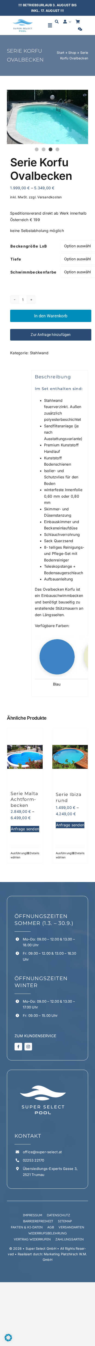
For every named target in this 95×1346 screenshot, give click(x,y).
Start (60, 53)
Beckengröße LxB (28, 246)
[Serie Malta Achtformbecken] (25, 757)
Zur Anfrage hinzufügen (51, 334)
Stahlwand (39, 353)
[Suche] (57, 22)
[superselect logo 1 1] (23, 20)
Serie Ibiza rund (68, 797)
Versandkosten (49, 197)
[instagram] (28, 1046)
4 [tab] (58, 150)
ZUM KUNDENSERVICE (35, 1036)
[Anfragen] (80, 29)
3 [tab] (51, 150)
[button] (8, 1337)
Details (34, 853)
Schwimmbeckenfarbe (33, 272)
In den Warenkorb (50, 315)
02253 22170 (33, 1160)
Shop (72, 53)
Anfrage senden (25, 829)
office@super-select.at (42, 1152)
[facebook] (18, 1046)
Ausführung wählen (18, 855)
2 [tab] (44, 150)
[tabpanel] (47, 117)
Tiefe (15, 259)
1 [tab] (37, 150)
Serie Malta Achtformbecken (24, 799)
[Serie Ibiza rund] (70, 757)
